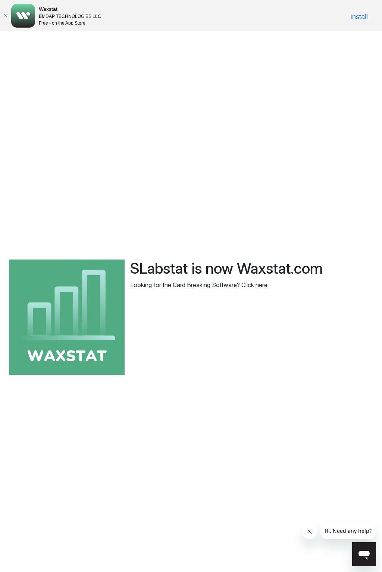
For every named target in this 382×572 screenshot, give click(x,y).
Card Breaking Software (205, 285)
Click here (254, 285)
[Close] (5, 15)
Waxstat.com (280, 268)
